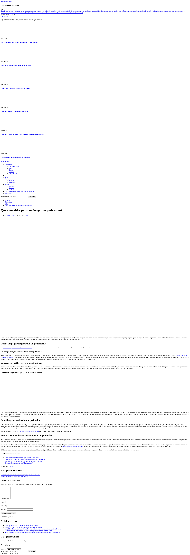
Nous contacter (9, 193)
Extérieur (11, 188)
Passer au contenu (6, 1)
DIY (6, 175)
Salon (10, 168)
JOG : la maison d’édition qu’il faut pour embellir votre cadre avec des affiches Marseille (52, 13)
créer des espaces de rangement (73, 446)
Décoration (8, 165)
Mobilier (11, 189)
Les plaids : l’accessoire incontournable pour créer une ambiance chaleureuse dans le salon (118, 11)
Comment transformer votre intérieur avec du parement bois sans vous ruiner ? (29, 531)
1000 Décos (4, 16)
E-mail (3, 506)
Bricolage (12, 182)
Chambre (11, 172)
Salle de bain (13, 173)
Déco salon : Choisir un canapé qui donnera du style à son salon (25, 459)
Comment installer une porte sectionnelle (14, 111)
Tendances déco (14, 166)
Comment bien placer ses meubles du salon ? (19, 463)
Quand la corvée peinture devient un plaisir (15, 88)
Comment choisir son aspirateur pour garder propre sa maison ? (22, 134)
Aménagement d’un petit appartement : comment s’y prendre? (24, 461)
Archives (3, 549)
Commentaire (5, 498)
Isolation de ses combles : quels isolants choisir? (16, 65)
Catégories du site (6, 541)
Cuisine (11, 170)
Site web (3, 509)
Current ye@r (6, 517)
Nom (3, 502)
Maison (7, 184)
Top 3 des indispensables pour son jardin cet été (19, 191)
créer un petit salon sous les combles (27, 431)
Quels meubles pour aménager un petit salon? (16, 157)
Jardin (7, 177)
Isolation (11, 181)
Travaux (7, 179)
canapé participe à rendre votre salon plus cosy (17, 348)
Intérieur (11, 186)
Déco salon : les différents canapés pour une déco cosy (22, 457)
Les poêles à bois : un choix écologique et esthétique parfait (65, 11)
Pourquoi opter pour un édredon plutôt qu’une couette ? (22, 11)
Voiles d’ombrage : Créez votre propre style (14, 476)
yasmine (27, 215)
